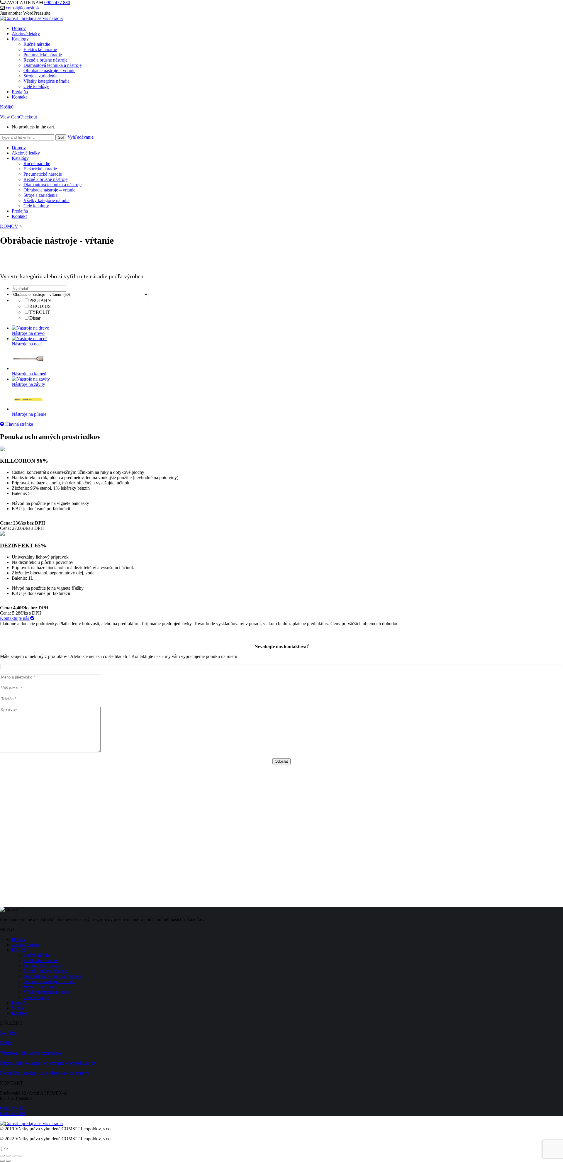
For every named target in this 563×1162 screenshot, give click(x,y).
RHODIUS (40, 306)
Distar (34, 317)
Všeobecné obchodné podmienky (31, 1053)
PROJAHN (40, 300)
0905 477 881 (13, 1113)
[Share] (8, 1155)
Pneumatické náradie (42, 965)
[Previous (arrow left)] (2, 1161)
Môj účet (8, 1033)
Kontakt (19, 1013)
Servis (17, 1007)
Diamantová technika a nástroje (52, 976)
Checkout (28, 116)
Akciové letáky (26, 944)
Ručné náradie (36, 955)
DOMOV (9, 226)
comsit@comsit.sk (23, 7)
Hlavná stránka (18, 424)
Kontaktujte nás (15, 618)
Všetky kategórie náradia (46, 992)
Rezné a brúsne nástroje (45, 970)
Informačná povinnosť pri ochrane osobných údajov (48, 1063)
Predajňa (20, 1002)
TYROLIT (39, 312)
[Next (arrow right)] (8, 1161)
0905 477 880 (57, 2)
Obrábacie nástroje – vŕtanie (49, 981)
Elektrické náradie (40, 960)
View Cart (9, 116)
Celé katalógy (36, 997)
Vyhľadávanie (80, 137)
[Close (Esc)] (2, 1155)
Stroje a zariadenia (40, 986)
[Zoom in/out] (20, 1155)
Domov (19, 939)
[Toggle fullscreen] (14, 1155)
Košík (6, 106)
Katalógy (20, 949)
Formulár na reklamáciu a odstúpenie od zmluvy (44, 1073)
